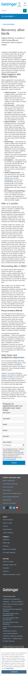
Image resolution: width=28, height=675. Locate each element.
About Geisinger (8, 519)
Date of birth (7, 442)
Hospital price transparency (11, 599)
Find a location (7, 500)
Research (6, 571)
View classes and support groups (12, 493)
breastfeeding (9, 180)
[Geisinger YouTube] (17, 508)
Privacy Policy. (10, 668)
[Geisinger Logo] (7, 4)
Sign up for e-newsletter (9, 503)
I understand (14, 671)
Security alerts (7, 529)
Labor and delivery (9, 24)
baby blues (17, 363)
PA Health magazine (9, 552)
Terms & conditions (17, 601)
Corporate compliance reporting (12, 636)
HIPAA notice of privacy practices (13, 604)
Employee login (17, 638)
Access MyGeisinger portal (10, 483)
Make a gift (6, 543)
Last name (6, 418)
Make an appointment (9, 480)
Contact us (6, 539)
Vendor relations (8, 532)
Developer (6, 601)
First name (6, 412)
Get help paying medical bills (11, 496)
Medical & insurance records (11, 574)
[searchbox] (12, 10)
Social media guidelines (10, 633)
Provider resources (9, 641)
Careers (5, 526)
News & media (7, 523)
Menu (24, 5)
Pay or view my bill (8, 487)
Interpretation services (10, 631)
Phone (5, 430)
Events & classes (8, 561)
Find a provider (7, 490)
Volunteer (6, 546)
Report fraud (7, 638)
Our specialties (7, 16)
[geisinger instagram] (10, 508)
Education (6, 568)
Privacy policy (7, 606)
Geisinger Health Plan (9, 565)
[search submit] (25, 10)
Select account (19, 6)
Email (5, 424)
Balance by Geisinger (9, 549)
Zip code (6, 436)
